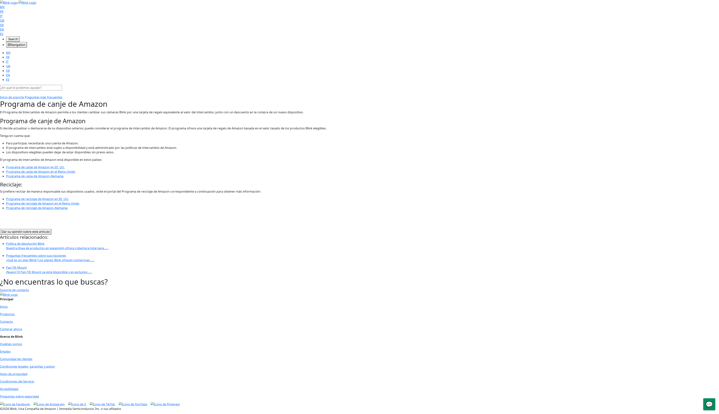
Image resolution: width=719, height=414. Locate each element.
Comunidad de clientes (16, 359)
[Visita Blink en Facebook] (15, 404)
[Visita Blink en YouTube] (133, 404)
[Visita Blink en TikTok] (103, 404)
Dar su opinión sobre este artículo (25, 232)
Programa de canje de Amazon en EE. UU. (35, 167)
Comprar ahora (11, 329)
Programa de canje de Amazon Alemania (34, 176)
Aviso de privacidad (13, 374)
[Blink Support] (18, 2)
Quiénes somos (11, 344)
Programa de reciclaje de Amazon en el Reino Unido (42, 203)
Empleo (5, 351)
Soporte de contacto (14, 290)
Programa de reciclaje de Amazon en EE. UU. (37, 199)
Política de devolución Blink (57, 246)
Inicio (4, 307)
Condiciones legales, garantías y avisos (27, 366)
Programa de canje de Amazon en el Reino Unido (40, 172)
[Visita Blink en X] (77, 404)
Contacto (6, 322)
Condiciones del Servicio (17, 381)
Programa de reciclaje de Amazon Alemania (37, 208)
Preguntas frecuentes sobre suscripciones (50, 258)
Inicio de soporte (12, 97)
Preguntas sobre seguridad (19, 396)
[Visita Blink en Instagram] (49, 404)
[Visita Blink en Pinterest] (165, 404)
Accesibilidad (9, 389)
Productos (7, 314)
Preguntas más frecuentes (43, 97)
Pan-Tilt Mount (49, 270)
